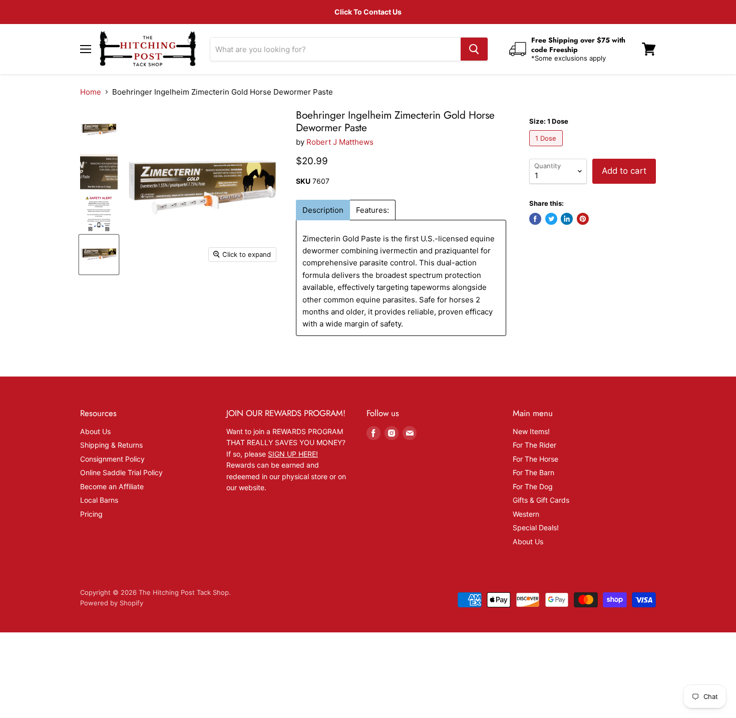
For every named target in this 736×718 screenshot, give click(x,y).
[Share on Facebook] (535, 219)
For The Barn (533, 472)
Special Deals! (536, 527)
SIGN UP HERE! (293, 454)
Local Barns (99, 500)
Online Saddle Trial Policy (121, 472)
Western (526, 514)
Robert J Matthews (340, 142)
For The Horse (535, 459)
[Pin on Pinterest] (583, 219)
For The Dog (533, 486)
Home (90, 92)
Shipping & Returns (111, 445)
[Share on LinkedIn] (567, 219)
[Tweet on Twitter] (551, 219)
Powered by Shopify (111, 603)
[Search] (474, 49)
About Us (95, 431)
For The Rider (534, 445)
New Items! (531, 431)
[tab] (323, 210)
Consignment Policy (112, 459)
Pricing (91, 514)
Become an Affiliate (112, 486)
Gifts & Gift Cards (541, 500)
